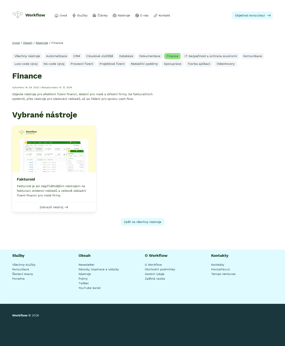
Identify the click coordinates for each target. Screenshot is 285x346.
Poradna (18, 278)
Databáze (126, 56)
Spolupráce (172, 64)
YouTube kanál (90, 288)
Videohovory (226, 64)
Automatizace (56, 56)
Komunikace (252, 56)
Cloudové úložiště (99, 56)
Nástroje (42, 43)
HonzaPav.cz (220, 269)
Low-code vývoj (26, 64)
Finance (172, 56)
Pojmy (83, 278)
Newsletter (87, 264)
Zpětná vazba (155, 278)
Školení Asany (22, 274)
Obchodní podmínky (160, 269)
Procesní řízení (82, 64)
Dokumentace (149, 56)
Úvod (16, 43)
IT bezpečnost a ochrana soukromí (211, 56)
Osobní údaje (154, 274)
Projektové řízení (112, 64)
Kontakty (217, 264)
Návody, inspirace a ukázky (99, 269)
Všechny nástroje (27, 56)
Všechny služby (23, 264)
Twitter (84, 283)
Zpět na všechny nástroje (142, 222)
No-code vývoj (54, 64)
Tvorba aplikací (198, 64)
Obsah (27, 43)
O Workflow (153, 264)
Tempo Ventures (223, 274)
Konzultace (20, 269)
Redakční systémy (144, 64)
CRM (76, 56)
